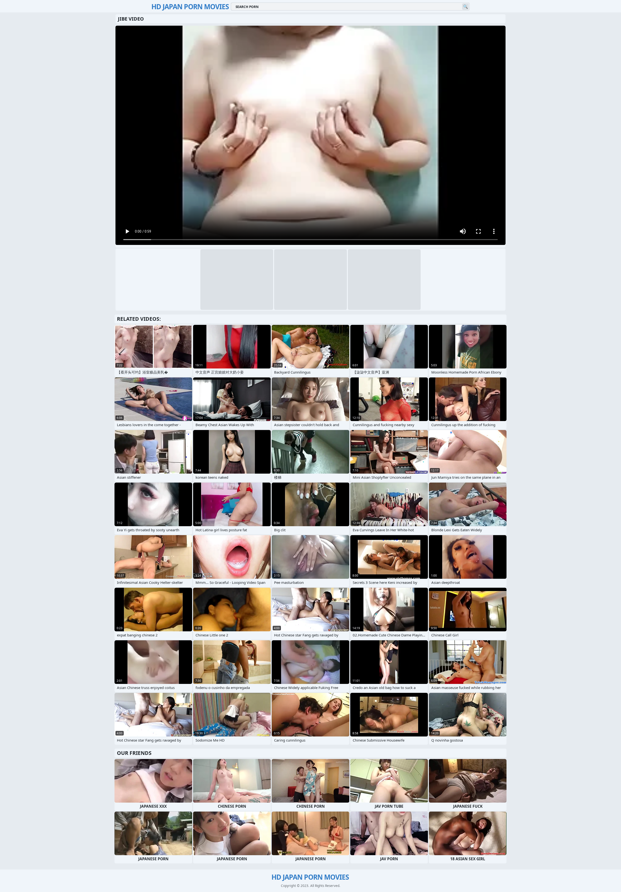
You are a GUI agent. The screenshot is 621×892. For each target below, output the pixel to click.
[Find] (465, 6)
